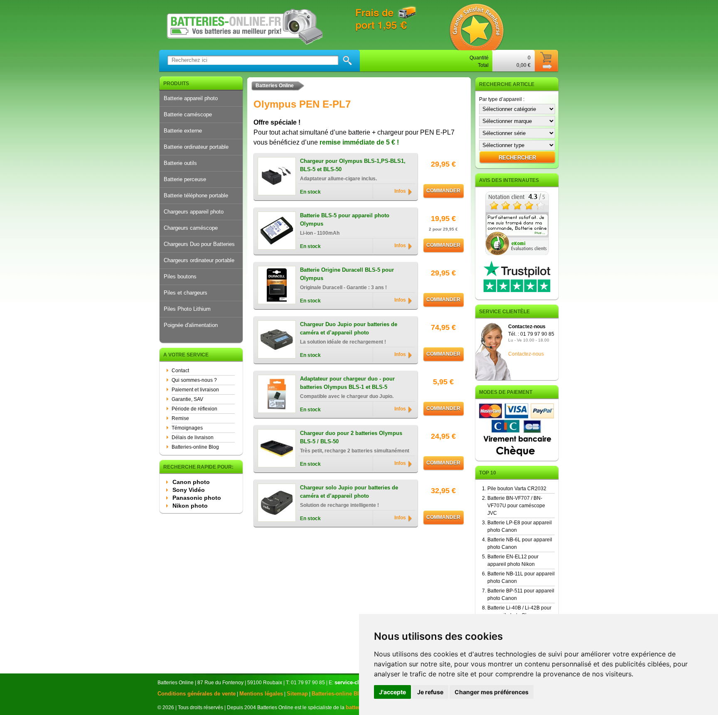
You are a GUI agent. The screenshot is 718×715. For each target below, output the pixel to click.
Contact (180, 370)
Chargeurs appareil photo (194, 212)
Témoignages (187, 428)
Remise (180, 418)
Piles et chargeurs (185, 293)
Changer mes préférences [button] (492, 691)
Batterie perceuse (185, 179)
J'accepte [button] (392, 691)
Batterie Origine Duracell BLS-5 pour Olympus (347, 274)
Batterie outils (180, 163)
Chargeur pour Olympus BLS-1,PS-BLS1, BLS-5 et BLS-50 (353, 165)
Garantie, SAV (187, 399)
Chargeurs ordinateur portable (199, 260)
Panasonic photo (196, 497)
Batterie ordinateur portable (196, 147)
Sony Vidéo (188, 489)
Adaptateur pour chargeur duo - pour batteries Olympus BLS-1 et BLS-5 (347, 383)
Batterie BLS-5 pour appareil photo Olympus (344, 219)
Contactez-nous (526, 354)
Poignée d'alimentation (191, 325)
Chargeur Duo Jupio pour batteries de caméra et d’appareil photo (348, 328)
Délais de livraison (193, 437)
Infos (400, 191)
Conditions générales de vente (196, 693)
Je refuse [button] (430, 691)
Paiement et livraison (195, 390)
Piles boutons (180, 276)
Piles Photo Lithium (187, 309)
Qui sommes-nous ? (194, 380)
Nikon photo (190, 505)
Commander (443, 191)
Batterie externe (183, 131)
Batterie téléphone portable (196, 195)
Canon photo (191, 482)
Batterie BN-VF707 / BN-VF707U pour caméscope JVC (516, 505)
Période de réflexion (194, 409)
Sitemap (297, 693)
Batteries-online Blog (195, 447)
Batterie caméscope (188, 114)
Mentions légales (261, 693)
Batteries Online (275, 85)
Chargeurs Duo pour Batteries (199, 244)
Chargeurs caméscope (191, 228)
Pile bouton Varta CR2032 (516, 488)
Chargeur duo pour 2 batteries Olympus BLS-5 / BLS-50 (351, 437)
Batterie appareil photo (191, 98)
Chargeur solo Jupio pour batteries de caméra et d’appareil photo (349, 491)
